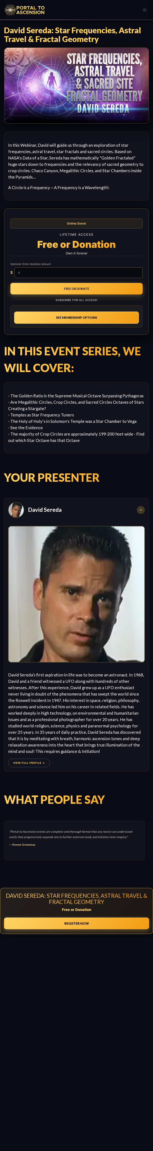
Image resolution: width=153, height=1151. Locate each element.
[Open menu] (144, 10)
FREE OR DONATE (76, 288)
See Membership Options (76, 317)
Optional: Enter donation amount (30, 264)
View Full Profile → (29, 762)
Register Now (76, 923)
